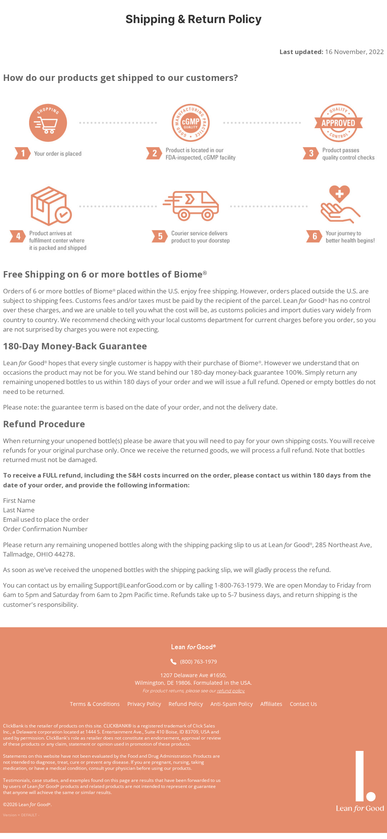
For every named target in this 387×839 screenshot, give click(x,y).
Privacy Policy (144, 703)
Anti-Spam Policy (232, 703)
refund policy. (231, 690)
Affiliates (271, 703)
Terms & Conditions (95, 703)
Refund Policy (186, 703)
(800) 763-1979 (198, 661)
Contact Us (303, 703)
